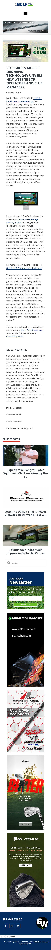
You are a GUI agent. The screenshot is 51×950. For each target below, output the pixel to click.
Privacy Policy (13, 942)
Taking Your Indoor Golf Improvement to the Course (26, 551)
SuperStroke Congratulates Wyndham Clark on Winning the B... (25, 473)
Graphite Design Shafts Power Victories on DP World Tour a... (25, 513)
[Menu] (25, 13)
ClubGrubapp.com (14, 336)
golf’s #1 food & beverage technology (24, 100)
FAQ (4, 942)
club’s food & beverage (31, 330)
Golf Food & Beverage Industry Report (24, 268)
